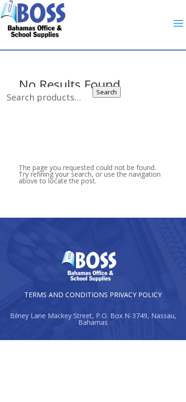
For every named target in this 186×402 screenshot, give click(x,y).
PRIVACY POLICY (136, 294)
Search (106, 92)
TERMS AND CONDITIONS (66, 294)
